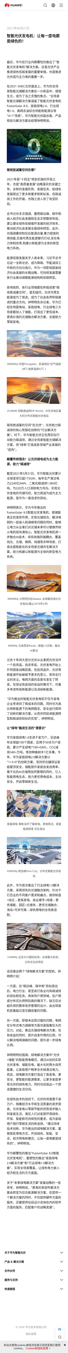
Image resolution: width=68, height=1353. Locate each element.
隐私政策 (31, 1333)
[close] (65, 1345)
